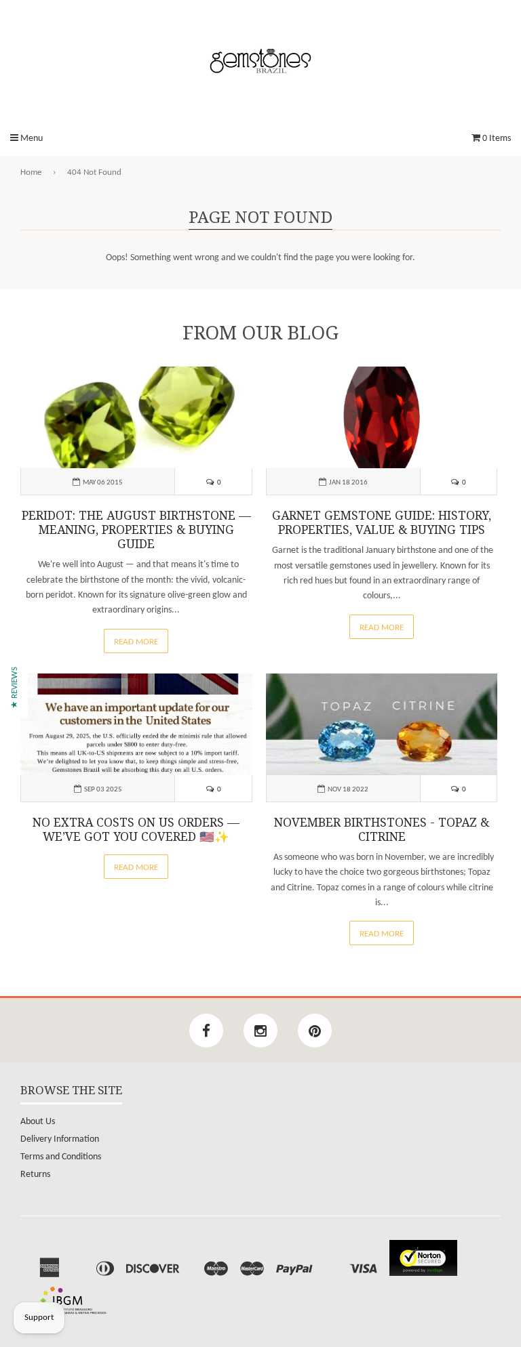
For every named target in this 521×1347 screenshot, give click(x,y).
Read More (136, 642)
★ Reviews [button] (14, 688)
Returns (35, 1174)
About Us (37, 1122)
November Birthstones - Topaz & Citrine (381, 830)
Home (30, 172)
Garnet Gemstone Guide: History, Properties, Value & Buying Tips (381, 523)
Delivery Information (59, 1139)
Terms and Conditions (60, 1157)
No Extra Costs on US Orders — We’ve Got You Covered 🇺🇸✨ (136, 830)
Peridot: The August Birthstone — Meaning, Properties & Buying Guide (136, 530)
